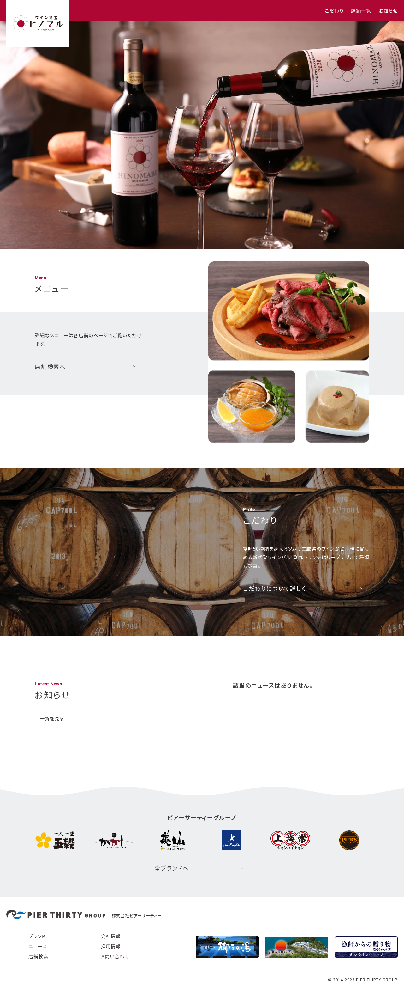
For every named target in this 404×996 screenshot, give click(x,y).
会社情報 (111, 936)
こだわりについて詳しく (274, 588)
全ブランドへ (172, 868)
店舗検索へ (50, 366)
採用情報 (111, 946)
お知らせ (388, 10)
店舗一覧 (361, 10)
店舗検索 (38, 956)
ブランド (37, 936)
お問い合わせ (114, 956)
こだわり (334, 10)
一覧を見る (52, 718)
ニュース (37, 946)
